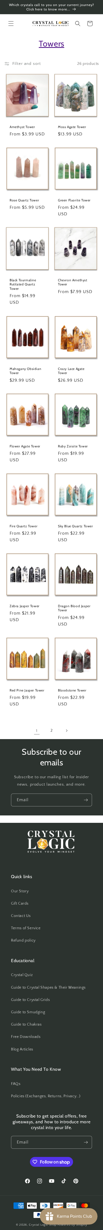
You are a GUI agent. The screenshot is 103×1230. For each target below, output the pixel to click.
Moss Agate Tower (72, 127)
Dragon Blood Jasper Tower (74, 608)
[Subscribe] (86, 800)
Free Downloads (25, 1037)
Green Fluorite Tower (74, 200)
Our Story (20, 891)
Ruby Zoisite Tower (73, 446)
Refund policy (23, 940)
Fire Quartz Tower (23, 526)
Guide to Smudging (28, 1012)
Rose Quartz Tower (24, 200)
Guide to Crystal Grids (30, 1000)
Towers (51, 44)
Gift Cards (20, 903)
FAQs (15, 1084)
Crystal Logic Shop (43, 1224)
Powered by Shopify (72, 1224)
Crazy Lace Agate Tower (71, 370)
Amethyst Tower (22, 127)
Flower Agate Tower (25, 446)
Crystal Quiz (22, 975)
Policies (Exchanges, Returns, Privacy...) (45, 1096)
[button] (11, 24)
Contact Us (21, 916)
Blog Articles (22, 1049)
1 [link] (37, 730)
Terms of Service (26, 928)
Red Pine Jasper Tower (27, 690)
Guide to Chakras (26, 1024)
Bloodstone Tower (72, 690)
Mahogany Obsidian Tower (25, 370)
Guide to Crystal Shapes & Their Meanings (48, 987)
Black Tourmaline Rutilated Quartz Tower (23, 284)
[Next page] (66, 731)
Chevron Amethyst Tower (72, 282)
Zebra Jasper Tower (25, 606)
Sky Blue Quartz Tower (75, 526)
